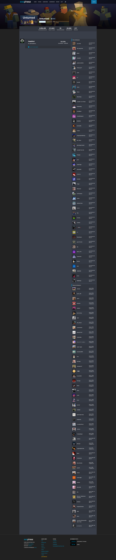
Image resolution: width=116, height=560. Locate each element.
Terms (42, 554)
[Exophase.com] (26, 2)
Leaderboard (52, 1)
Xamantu (30, 545)
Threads (54, 540)
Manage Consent (45, 551)
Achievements (42, 21)
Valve (35, 547)
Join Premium (44, 556)
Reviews (57, 1)
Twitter (54, 542)
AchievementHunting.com (58, 546)
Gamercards (45, 1)
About (42, 546)
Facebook (55, 544)
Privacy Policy (44, 553)
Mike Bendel (31, 544)
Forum (57, 21)
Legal (42, 549)
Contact (43, 547)
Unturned (44, 18)
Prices (54, 21)
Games (35, 1)
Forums (39, 1)
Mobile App (43, 542)
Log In (94, 1)
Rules (42, 544)
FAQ (42, 540)
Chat (62, 1)
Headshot (31, 41)
